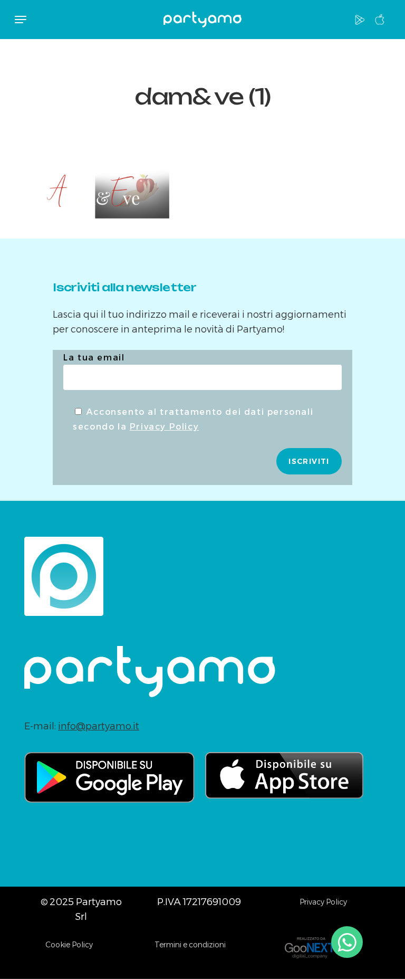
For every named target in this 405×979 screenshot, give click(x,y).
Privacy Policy (164, 427)
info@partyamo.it (98, 726)
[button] (20, 19)
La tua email (93, 358)
